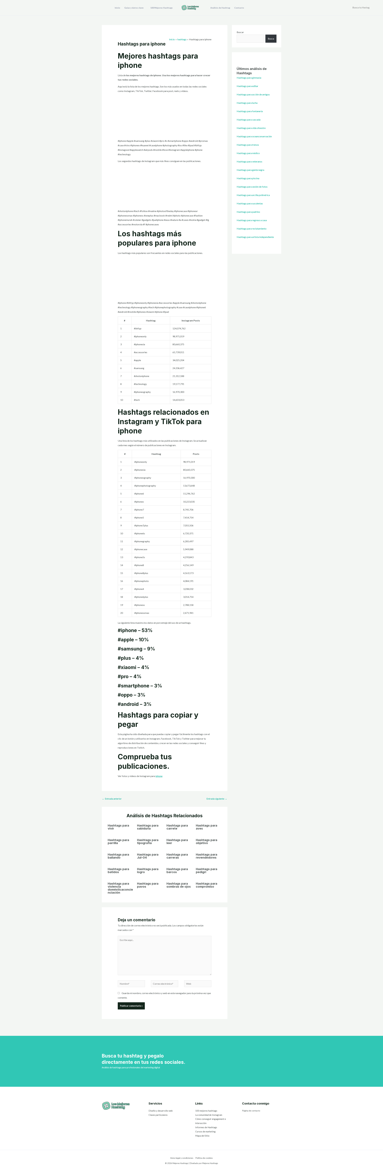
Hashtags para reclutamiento (251, 228)
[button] (374, 8)
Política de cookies (204, 1158)
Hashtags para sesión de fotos (252, 186)
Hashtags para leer (177, 841)
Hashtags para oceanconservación (254, 136)
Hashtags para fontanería (250, 111)
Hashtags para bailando (118, 856)
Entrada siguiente (216, 798)
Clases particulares (158, 1115)
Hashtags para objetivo (206, 841)
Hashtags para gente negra (250, 169)
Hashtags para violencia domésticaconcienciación (120, 888)
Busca (271, 38)
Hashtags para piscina (248, 178)
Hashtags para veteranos (249, 161)
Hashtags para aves (206, 827)
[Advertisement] (165, 116)
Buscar (240, 32)
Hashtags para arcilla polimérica (253, 195)
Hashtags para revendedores (206, 856)
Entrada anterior (112, 798)
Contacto (239, 8)
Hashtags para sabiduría (147, 827)
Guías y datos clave (133, 8)
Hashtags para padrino (248, 211)
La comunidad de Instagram (208, 1115)
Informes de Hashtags (206, 1127)
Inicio (117, 8)
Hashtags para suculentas (250, 203)
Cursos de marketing (205, 1131)
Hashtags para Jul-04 (147, 856)
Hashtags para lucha (247, 102)
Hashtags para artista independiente (255, 236)
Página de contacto (251, 1110)
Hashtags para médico (248, 153)
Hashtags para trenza (248, 144)
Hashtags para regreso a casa (252, 220)
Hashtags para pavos (147, 885)
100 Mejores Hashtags (161, 8)
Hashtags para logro (147, 870)
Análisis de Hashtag (220, 8)
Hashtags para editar (247, 86)
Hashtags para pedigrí (206, 870)
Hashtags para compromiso (206, 885)
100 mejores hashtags (206, 1110)
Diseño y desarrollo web (161, 1110)
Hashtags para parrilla (118, 841)
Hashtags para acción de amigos (253, 94)
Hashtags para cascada (248, 119)
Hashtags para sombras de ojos (179, 885)
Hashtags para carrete (177, 827)
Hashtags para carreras (177, 856)
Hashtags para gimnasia (249, 77)
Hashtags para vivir (118, 827)
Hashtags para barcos (177, 870)
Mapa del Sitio (202, 1135)
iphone (159, 776)
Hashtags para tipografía (147, 841)
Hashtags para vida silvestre (251, 128)
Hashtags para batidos (118, 870)
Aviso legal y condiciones (181, 1158)
